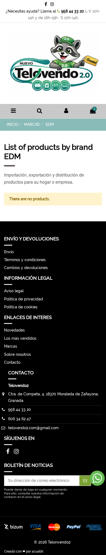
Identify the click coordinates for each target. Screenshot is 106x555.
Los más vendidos (20, 338)
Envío (9, 252)
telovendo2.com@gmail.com (33, 428)
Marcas (10, 346)
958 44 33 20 (72, 11)
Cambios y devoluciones (26, 267)
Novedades (14, 330)
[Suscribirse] (85, 481)
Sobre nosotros (17, 354)
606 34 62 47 (19, 419)
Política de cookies (21, 307)
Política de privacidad (23, 299)
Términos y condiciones (25, 260)
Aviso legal (14, 291)
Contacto (12, 362)
